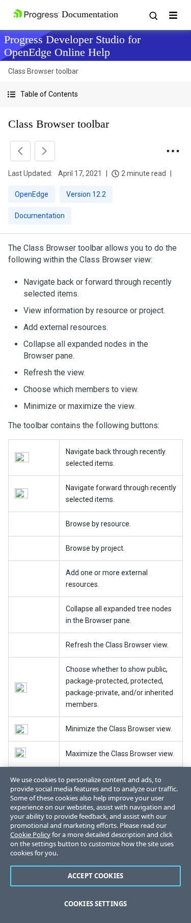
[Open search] (152, 15)
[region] (95, 845)
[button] (95, 94)
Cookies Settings (95, 903)
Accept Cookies (95, 875)
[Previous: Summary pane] (20, 151)
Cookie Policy (30, 834)
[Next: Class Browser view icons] (45, 151)
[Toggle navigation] (173, 15)
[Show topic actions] (172, 151)
